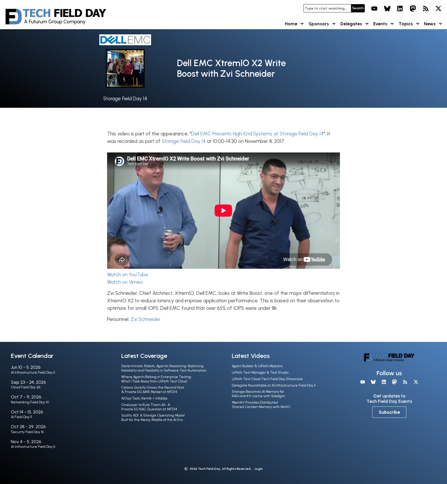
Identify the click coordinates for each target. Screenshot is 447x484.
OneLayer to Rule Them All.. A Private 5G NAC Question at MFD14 (149, 407)
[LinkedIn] (400, 8)
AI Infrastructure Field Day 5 (33, 372)
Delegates (351, 23)
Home (291, 23)
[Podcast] (425, 8)
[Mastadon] (412, 8)
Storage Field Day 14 (125, 99)
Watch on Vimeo (125, 282)
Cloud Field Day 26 (25, 387)
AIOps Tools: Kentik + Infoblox (144, 398)
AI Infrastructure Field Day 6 (33, 446)
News (430, 23)
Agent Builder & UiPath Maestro (257, 366)
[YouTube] (374, 8)
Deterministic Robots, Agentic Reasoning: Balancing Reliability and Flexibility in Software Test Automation (163, 368)
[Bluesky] (387, 8)
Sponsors (319, 23)
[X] (438, 8)
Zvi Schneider (145, 319)
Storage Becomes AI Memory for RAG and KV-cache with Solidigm (258, 393)
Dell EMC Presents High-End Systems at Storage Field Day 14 (257, 134)
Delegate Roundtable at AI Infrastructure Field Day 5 (274, 385)
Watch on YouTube (127, 275)
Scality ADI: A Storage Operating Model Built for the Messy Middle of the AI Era (153, 417)
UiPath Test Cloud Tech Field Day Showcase (267, 379)
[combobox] (327, 8)
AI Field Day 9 (21, 417)
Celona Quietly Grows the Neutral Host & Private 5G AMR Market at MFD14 (152, 389)
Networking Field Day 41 (30, 402)
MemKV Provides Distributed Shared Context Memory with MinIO (261, 404)
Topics (406, 23)
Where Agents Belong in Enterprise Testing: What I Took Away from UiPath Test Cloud (156, 379)
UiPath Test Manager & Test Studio (260, 372)
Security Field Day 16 (27, 432)
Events (380, 23)
